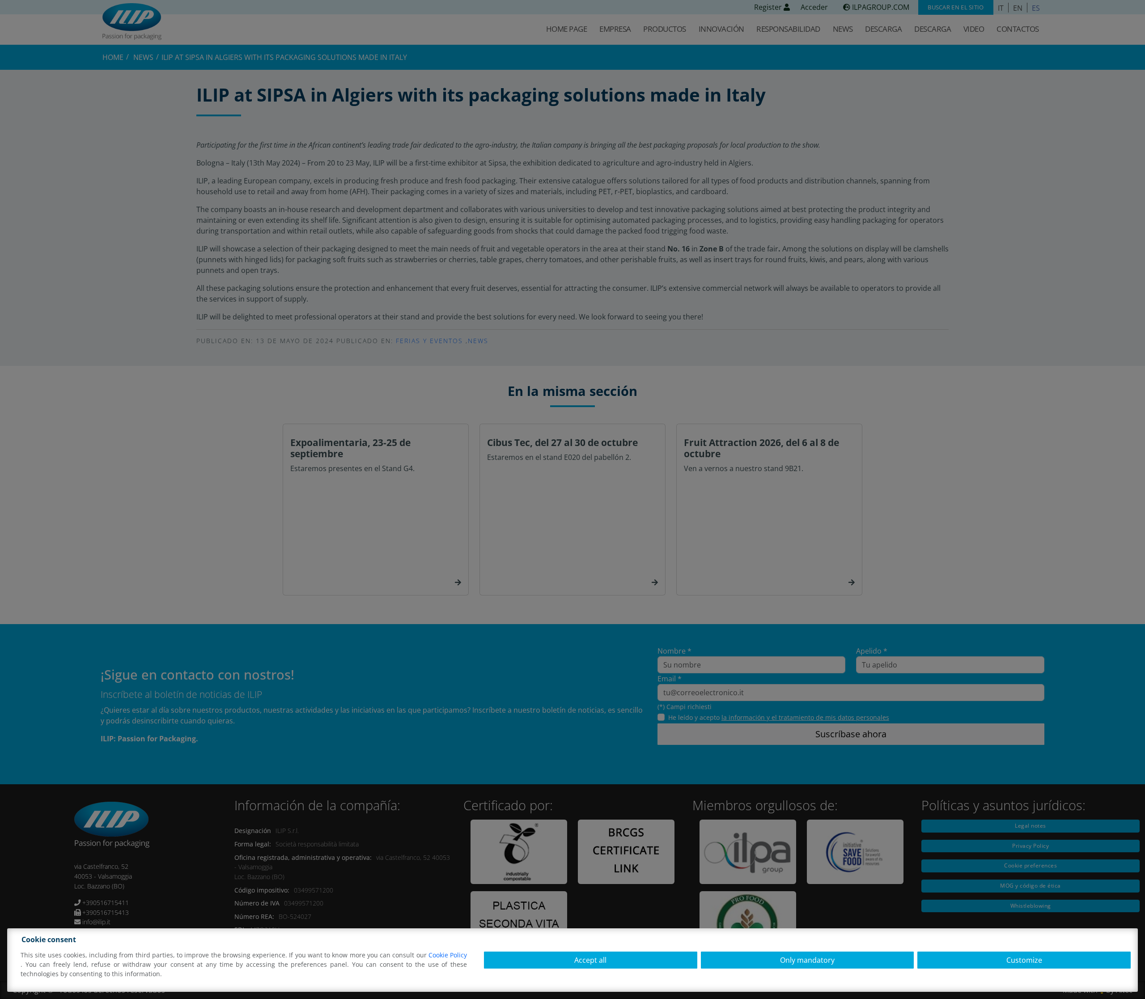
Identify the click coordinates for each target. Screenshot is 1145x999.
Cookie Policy (447, 955)
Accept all (590, 960)
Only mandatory (807, 960)
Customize (1024, 960)
